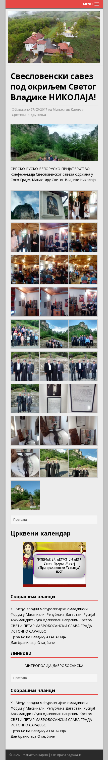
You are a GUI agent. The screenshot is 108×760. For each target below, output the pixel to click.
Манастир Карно (67, 109)
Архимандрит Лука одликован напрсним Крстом (51, 620)
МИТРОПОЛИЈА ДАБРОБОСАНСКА (54, 665)
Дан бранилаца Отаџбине (33, 642)
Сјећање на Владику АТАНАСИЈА (38, 637)
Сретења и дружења (29, 114)
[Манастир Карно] (54, 59)
